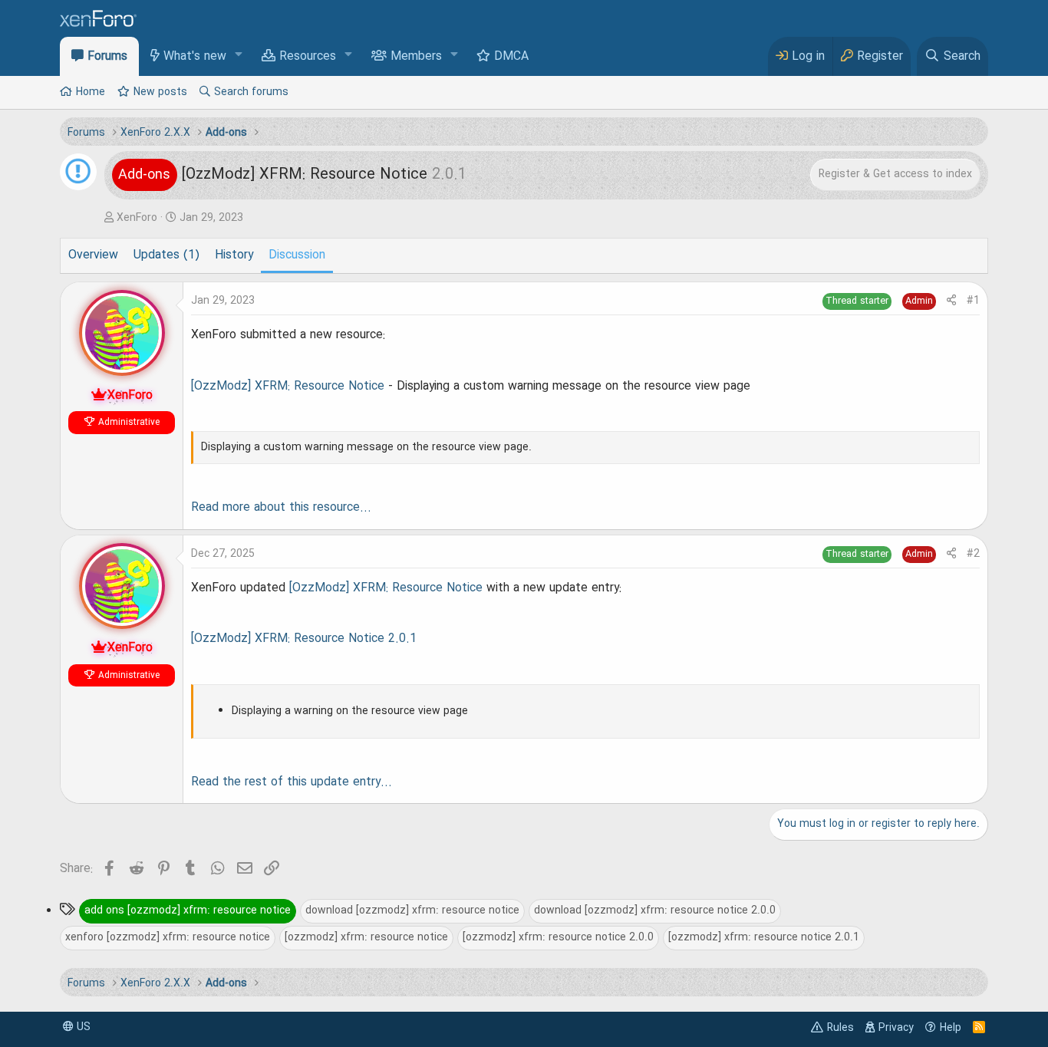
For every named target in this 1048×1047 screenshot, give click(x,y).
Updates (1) (166, 255)
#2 (973, 553)
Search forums (251, 92)
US (82, 1027)
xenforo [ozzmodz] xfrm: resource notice (167, 937)
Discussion (297, 255)
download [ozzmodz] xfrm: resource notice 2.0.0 (655, 910)
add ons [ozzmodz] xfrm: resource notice (187, 910)
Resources (307, 57)
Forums (107, 57)
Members (416, 57)
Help (950, 1027)
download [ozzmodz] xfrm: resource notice (412, 910)
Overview (93, 255)
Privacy (896, 1027)
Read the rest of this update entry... (291, 782)
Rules (840, 1027)
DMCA (511, 57)
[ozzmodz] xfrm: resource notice (366, 937)
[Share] (951, 301)
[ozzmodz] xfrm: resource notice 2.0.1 (763, 937)
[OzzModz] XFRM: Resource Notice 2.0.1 (304, 639)
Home (90, 92)
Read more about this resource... (281, 508)
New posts (160, 92)
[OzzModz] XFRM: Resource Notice (287, 386)
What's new (194, 57)
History (234, 255)
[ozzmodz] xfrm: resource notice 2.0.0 (558, 937)
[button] (239, 55)
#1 (973, 300)
